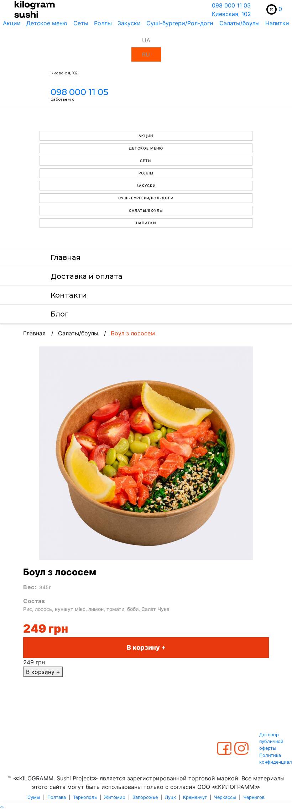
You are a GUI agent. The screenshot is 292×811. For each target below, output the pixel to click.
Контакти (69, 295)
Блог (60, 314)
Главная (65, 257)
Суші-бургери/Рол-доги (179, 23)
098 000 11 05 (231, 5)
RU (146, 54)
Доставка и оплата (86, 276)
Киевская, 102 (231, 13)
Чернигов (254, 797)
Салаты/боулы (239, 23)
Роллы (103, 23)
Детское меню (46, 23)
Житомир (114, 797)
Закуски (129, 23)
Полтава (56, 797)
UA (146, 40)
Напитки (277, 23)
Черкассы (225, 797)
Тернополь (85, 797)
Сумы (33, 797)
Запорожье (145, 797)
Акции (12, 23)
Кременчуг (195, 797)
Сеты (80, 23)
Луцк (170, 797)
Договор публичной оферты (271, 741)
